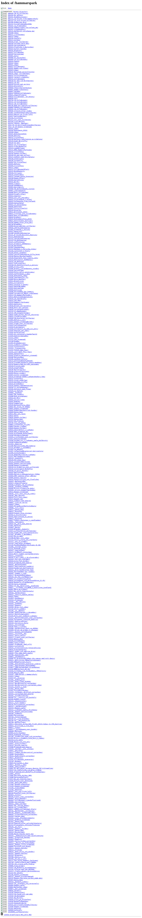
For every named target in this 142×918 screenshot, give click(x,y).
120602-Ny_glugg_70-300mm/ (19, 407)
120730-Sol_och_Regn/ (17, 423)
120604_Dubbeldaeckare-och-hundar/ (22, 410)
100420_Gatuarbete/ (16, 203)
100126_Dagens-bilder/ (17, 153)
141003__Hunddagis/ (16, 598)
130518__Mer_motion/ (16, 495)
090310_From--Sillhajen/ (18, 42)
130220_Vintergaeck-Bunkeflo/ (20, 469)
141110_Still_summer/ (17, 609)
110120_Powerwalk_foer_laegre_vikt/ (23, 258)
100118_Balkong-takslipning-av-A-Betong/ (25, 139)
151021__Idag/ (14, 676)
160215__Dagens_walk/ (17, 708)
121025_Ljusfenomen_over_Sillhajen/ (23, 437)
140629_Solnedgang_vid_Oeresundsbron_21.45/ (26, 580)
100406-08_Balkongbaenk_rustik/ (21, 189)
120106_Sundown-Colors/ (18, 359)
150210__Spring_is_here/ (18, 623)
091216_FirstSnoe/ (15, 118)
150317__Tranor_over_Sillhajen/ (21, 637)
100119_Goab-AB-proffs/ (18, 141)
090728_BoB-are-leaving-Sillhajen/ (22, 105)
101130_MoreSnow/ (15, 245)
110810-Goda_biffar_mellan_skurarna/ (23, 314)
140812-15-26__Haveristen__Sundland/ (23, 586)
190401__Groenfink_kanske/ (19, 837)
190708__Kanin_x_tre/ (17, 857)
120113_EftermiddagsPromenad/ (20, 361)
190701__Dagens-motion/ (18, 853)
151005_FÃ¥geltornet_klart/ (19, 662)
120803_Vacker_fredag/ (17, 426)
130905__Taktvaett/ (16, 522)
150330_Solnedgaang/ (16, 641)
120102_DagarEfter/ (16, 353)
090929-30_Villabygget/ (18, 109)
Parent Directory (20, 11)
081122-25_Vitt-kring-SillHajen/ (22, 20)
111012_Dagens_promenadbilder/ (21, 322)
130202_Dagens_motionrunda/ (19, 463)
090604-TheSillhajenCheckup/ (20, 88)
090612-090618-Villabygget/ (19, 93)
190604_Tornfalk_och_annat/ (19, 846)
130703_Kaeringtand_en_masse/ (20, 516)
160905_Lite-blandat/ (17, 733)
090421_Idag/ (13, 65)
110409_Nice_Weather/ (17, 279)
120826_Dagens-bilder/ (17, 428)
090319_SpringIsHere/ (17, 45)
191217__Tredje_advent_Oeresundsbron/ (24, 871)
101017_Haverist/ (15, 231)
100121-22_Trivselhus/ (17, 144)
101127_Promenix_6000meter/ (19, 244)
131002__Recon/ (14, 527)
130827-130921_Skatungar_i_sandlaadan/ (24, 520)
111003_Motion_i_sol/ (17, 320)
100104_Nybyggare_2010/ (18, 130)
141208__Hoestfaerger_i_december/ (22, 612)
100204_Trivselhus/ (16, 166)
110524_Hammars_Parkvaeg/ (18, 302)
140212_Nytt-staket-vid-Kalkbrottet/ (23, 554)
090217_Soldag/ (14, 40)
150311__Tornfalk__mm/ (17, 633)
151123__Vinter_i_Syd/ (17, 687)
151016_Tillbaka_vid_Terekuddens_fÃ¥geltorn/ (27, 671)
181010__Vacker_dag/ (16, 816)
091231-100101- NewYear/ (18, 123)
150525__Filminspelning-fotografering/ (24, 648)
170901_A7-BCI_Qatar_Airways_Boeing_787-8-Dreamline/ (30, 768)
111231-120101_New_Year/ (18, 350)
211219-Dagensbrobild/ (17, 903)
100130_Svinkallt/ (15, 160)
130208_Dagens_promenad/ (18, 465)
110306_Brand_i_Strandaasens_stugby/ (23, 268)
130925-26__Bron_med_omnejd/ (20, 524)
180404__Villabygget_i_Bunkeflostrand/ (24, 800)
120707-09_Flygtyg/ (16, 421)
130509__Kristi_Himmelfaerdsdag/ (22, 490)
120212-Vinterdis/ (15, 378)
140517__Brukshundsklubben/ (19, 575)
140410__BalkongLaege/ (17, 564)
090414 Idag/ (13, 63)
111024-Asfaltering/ (16, 332)
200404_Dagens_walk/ (16, 885)
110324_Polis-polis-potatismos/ (21, 272)
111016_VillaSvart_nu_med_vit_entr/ (23, 329)
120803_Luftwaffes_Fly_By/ (19, 424)
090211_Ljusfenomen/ (16, 34)
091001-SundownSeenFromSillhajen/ (22, 112)
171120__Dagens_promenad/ (18, 786)
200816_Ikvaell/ (14, 890)
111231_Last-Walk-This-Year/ (20, 352)
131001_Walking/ (14, 525)
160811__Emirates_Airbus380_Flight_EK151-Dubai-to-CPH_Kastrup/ (35, 724)
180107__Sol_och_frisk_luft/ (20, 791)
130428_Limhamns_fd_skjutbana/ (21, 485)
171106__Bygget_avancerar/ (19, 784)
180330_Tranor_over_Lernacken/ (21, 796)
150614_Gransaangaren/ (17, 649)
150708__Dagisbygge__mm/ (18, 655)
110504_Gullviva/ (15, 290)
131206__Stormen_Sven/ (17, 547)
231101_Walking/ (14, 908)
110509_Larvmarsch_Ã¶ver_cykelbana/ (23, 293)
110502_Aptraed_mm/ (16, 288)
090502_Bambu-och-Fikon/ (18, 68)
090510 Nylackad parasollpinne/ (21, 72)
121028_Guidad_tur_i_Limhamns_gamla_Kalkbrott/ (28, 440)
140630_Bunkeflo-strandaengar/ (21, 582)
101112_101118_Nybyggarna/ (19, 238)
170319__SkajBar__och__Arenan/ (21, 749)
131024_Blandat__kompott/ (18, 529)
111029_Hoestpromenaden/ (18, 336)
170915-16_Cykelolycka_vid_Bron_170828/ (25, 770)
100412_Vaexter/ (14, 196)
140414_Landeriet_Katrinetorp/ (21, 568)
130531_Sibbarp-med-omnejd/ (19, 501)
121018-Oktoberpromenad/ (18, 435)
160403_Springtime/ (16, 715)
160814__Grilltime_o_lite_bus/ (21, 726)
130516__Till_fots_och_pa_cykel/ (22, 493)
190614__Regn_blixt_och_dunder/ (21, 851)
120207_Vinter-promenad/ (18, 375)
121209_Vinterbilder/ (17, 453)
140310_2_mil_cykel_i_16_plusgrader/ (23, 557)
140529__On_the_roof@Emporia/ (20, 577)
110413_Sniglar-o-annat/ (18, 284)
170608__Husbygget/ (16, 754)
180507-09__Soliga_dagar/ (18, 805)
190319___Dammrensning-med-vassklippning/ (25, 835)
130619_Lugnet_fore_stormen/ (20, 513)
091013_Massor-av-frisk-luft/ (20, 114)
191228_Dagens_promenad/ (18, 874)
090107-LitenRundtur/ (17, 29)
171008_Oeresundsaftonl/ (18, 777)
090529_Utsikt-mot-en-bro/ (19, 84)
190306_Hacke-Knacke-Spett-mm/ (21, 834)
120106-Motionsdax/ (16, 357)
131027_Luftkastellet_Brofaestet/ (22, 531)
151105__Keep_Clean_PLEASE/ (19, 681)
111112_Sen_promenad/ (17, 339)
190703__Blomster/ (15, 855)
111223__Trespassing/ (17, 348)
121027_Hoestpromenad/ (17, 439)
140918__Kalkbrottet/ (17, 593)
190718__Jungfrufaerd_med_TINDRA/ (22, 862)
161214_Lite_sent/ (15, 740)
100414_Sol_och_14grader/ (18, 197)
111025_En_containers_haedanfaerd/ (22, 334)
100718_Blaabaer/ (15, 224)
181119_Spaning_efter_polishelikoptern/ (25, 823)
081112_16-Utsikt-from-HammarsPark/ (23, 18)
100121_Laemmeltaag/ (16, 148)
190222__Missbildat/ (16, 832)
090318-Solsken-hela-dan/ (18, 43)
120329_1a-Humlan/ (15, 391)
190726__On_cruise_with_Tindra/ (21, 864)
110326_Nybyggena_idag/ (18, 275)
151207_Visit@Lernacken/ (18, 690)
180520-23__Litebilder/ (18, 807)
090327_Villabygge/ (16, 52)
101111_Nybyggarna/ (16, 236)
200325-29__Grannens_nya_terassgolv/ (23, 883)
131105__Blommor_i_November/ (20, 534)
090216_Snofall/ (14, 38)
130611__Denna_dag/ (16, 509)
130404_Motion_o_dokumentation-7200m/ (24, 474)
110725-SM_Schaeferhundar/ (19, 313)
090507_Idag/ (13, 70)
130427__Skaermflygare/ (18, 483)
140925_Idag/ (13, 596)
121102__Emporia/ (15, 444)
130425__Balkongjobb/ (17, 481)
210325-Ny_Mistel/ (15, 898)
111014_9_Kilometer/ (16, 327)
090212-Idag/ (13, 36)
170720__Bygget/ (14, 761)
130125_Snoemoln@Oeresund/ (19, 462)
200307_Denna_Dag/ (15, 880)
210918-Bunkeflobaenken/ (18, 901)
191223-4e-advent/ (15, 873)
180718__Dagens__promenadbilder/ (22, 812)
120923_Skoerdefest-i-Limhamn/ (21, 430)
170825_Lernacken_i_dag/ (18, 763)
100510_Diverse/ (14, 210)
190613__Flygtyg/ (15, 850)
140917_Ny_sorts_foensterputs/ (21, 591)
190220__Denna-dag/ (16, 830)
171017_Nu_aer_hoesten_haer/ (20, 779)
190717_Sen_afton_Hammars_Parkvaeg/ (23, 860)
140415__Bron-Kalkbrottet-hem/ (21, 570)
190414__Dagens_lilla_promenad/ (21, 844)
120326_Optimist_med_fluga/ (19, 389)
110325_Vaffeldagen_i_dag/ (19, 274)
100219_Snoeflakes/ (16, 174)
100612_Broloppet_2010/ (18, 212)
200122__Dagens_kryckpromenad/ (21, 876)
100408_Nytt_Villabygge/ (18, 192)
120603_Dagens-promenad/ (18, 408)
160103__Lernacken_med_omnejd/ (21, 694)
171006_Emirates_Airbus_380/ (20, 775)
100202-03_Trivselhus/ (17, 162)
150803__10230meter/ (16, 656)
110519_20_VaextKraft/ (17, 299)
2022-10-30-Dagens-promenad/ (20, 127)
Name (10, 8)
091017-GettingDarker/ (17, 116)
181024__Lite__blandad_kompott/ (21, 818)
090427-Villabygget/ (16, 66)
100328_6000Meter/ (15, 185)
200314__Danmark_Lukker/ (18, 882)
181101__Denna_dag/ (16, 821)
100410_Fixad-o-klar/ (17, 194)
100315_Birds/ (14, 182)
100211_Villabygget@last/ (18, 169)
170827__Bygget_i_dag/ (17, 765)
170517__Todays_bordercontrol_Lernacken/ (25, 752)
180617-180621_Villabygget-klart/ (22, 809)
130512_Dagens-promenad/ (18, 492)
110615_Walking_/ (15, 304)
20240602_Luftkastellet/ (18, 912)
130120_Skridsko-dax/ (17, 460)
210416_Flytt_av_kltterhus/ (19, 899)
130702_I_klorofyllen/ (17, 515)
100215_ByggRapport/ (16, 171)
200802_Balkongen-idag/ (18, 887)
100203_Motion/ (14, 164)
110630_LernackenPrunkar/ (18, 309)
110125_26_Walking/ (16, 261)
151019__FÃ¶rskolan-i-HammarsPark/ (22, 674)
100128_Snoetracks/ (16, 158)
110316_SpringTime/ (16, 270)
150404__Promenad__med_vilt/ (20, 644)
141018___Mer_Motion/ (17, 602)
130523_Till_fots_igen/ (18, 497)
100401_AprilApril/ (16, 187)
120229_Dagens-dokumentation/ (20, 385)
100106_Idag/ (13, 132)
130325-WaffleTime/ (16, 472)
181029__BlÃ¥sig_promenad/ (19, 820)
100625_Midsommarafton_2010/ (20, 219)
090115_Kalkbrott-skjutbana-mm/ (21, 31)
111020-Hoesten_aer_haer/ (18, 330)
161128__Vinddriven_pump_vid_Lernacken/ (25, 736)
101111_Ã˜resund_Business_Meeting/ (22, 235)
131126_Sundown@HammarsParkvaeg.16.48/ (24, 545)
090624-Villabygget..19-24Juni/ (21, 96)
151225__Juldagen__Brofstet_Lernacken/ (24, 692)
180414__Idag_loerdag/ (17, 804)
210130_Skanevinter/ (16, 892)
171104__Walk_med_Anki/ (18, 782)
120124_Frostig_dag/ (16, 366)
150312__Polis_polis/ (17, 635)
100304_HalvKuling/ (16, 180)
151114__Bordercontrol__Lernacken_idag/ (25, 685)
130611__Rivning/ (15, 511)
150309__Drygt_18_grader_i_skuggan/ (23, 630)
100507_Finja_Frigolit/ (18, 208)
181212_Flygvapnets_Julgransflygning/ (24, 825)
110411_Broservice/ (16, 281)
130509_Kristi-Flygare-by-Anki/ (21, 488)
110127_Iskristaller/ (17, 263)
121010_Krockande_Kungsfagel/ (20, 433)
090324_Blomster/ (15, 50)
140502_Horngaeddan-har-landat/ (21, 571)
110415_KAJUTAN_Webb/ (17, 286)
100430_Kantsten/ (15, 206)
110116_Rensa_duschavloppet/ (20, 256)
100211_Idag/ (13, 167)
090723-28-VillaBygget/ (18, 104)
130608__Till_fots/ (16, 508)
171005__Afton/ (14, 773)
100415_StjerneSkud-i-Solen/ (20, 199)
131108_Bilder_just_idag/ (18, 538)
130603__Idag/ (14, 504)
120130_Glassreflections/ (18, 371)
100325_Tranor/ (14, 183)
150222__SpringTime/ (16, 625)
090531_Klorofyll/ (15, 86)
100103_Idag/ (13, 128)
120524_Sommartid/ (15, 403)
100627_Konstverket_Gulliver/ (20, 221)
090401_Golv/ (13, 56)
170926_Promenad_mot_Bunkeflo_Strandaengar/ (26, 772)
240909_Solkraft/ (15, 910)
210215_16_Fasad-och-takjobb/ (20, 894)
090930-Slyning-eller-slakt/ (20, 111)
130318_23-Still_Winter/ (18, 470)
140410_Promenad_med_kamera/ (20, 563)
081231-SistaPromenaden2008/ (20, 24)
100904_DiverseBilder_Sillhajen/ (22, 226)
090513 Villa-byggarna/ (18, 75)
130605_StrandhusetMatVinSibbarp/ (22, 506)
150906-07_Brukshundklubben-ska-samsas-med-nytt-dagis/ (31, 658)
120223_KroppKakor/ (16, 384)
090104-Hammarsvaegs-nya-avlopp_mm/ (23, 27)
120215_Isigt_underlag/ (18, 380)
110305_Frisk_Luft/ (16, 267)
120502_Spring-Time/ (16, 400)
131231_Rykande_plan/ (17, 548)
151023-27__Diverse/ (16, 678)
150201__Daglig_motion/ (18, 621)
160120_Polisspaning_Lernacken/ (21, 704)
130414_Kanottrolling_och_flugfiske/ (23, 479)
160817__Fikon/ (14, 727)
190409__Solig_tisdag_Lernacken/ (22, 841)
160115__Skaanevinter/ (17, 701)
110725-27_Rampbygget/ (17, 311)
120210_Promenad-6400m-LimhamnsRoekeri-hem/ (26, 376)
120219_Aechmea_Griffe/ (18, 382)
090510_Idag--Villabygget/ (19, 73)
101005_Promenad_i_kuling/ (19, 229)
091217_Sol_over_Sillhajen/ (19, 120)
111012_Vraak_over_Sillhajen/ (20, 323)
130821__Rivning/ (15, 518)
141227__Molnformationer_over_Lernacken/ (25, 617)
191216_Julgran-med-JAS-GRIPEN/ (21, 869)
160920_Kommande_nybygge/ (18, 734)
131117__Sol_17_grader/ (18, 541)
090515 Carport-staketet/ (18, 77)
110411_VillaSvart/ (16, 283)
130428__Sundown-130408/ (18, 486)
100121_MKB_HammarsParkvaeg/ (20, 150)
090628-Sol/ (13, 98)
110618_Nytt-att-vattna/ (18, 307)
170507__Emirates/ (15, 750)
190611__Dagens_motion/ (18, 848)
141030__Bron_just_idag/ (18, 607)
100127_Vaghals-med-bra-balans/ (21, 157)
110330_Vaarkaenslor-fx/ (18, 277)
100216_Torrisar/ (15, 173)
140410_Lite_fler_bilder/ (18, 561)
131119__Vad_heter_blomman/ (19, 543)
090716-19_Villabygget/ (18, 100)
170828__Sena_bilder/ (17, 766)
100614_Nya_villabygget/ (18, 215)
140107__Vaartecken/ (16, 550)
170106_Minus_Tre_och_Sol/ (19, 742)
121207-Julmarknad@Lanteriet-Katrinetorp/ (25, 451)
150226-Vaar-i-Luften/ (17, 626)
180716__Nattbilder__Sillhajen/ (21, 811)
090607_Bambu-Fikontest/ (18, 89)
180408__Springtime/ (16, 802)
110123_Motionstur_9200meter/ (20, 260)
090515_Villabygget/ (16, 79)
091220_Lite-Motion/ (16, 121)
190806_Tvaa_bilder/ (16, 866)
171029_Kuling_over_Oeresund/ (20, 781)
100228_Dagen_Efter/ (16, 178)
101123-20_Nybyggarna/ (17, 240)
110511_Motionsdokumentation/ (20, 297)
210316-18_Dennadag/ (16, 896)
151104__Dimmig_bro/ (16, 680)
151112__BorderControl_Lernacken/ (22, 683)
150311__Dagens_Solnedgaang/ (20, 632)
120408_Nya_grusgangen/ (18, 396)
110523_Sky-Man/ (14, 300)
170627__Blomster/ (15, 758)
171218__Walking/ (15, 789)
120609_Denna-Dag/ (15, 412)
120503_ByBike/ (14, 401)
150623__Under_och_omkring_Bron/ (22, 651)
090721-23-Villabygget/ (18, 102)
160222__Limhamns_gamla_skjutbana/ (22, 710)
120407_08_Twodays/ (16, 394)
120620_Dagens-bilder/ (17, 417)
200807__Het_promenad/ (17, 889)
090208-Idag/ (13, 33)
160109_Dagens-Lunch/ (17, 699)
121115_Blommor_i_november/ (19, 447)
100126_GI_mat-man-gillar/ (19, 155)
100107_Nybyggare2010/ (17, 134)
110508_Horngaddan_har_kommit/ (21, 291)
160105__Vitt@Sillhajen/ (18, 695)
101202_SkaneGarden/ (16, 247)
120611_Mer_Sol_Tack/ (17, 414)
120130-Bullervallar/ (17, 369)
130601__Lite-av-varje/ (18, 502)
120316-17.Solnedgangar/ (18, 387)
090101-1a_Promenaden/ (17, 26)
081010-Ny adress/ (15, 15)
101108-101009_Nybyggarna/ (19, 233)
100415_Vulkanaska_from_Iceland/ (22, 201)
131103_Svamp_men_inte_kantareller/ (23, 532)
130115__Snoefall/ (15, 458)
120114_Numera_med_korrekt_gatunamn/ (23, 364)
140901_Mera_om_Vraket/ (18, 589)
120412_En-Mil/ (14, 398)
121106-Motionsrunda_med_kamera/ (22, 446)
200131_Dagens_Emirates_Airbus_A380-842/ (25, 878)
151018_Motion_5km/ (16, 672)
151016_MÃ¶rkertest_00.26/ (19, 669)
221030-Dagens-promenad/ (18, 906)
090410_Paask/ (14, 61)
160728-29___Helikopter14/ (19, 720)
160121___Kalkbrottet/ (17, 706)
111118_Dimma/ (14, 341)
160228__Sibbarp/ (15, 713)
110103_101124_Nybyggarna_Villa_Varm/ (24, 254)
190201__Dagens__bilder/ (18, 828)
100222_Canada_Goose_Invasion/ (21, 176)
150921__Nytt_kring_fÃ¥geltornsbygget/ (24, 660)
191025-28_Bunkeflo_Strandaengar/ (22, 867)
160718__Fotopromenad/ (17, 717)
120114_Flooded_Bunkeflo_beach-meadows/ (25, 362)
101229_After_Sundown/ (17, 252)
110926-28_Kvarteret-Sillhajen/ (21, 318)
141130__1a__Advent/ (16, 610)
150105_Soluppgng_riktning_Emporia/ (23, 619)
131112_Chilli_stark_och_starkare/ (22, 540)
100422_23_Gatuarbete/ (17, 205)
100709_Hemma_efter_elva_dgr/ (20, 222)
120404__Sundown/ (15, 392)
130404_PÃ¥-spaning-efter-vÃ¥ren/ (22, 476)
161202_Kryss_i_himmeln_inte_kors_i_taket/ (26, 738)
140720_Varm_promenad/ (17, 584)
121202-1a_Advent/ (15, 449)
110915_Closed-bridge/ (17, 316)
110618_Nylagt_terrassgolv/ (19, 306)
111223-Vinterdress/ (16, 346)
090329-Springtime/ (16, 54)
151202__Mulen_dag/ (16, 688)
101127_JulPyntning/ (16, 242)
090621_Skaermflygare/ (17, 95)
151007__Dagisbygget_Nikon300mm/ (22, 665)
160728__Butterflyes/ (17, 722)
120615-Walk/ (13, 415)
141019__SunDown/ (15, 603)
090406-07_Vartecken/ (17, 57)
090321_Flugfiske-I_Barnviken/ (21, 47)
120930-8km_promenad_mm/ (18, 431)
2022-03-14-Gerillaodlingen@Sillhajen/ (24, 125)
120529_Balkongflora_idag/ (19, 405)
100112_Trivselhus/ (16, 137)
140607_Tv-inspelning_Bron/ (19, 579)
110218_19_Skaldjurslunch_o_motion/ (23, 265)
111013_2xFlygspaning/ (17, 325)
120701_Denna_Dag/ (15, 419)
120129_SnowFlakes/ (16, 368)
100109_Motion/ (14, 135)
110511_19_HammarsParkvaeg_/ (20, 295)
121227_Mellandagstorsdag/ (19, 456)
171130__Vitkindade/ (16, 788)
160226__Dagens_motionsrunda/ (20, 711)
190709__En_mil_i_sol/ (17, 859)
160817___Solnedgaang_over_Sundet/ (22, 729)
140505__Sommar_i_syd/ (17, 573)
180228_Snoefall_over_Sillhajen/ (22, 793)
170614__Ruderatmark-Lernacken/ (21, 756)
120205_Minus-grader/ (17, 373)
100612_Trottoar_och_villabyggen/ (22, 213)
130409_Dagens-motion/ (17, 477)
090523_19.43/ (14, 82)
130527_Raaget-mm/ (15, 499)
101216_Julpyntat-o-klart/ (19, 251)
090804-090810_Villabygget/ (19, 107)
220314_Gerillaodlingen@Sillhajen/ (22, 905)
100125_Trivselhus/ (16, 151)
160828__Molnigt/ (15, 731)
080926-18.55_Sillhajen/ (18, 13)
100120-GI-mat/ (14, 143)
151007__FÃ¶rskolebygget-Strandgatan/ (24, 667)
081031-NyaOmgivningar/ (18, 17)
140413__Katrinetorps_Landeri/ (21, 566)
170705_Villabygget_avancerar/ (21, 759)
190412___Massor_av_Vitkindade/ (21, 843)
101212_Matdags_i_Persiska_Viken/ (22, 249)
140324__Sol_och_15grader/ (19, 559)
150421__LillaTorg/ (16, 646)
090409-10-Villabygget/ (18, 59)
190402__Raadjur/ (15, 839)
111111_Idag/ (13, 337)
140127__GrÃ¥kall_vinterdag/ (20, 552)
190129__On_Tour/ (15, 827)
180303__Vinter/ (14, 795)
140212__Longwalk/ (15, 555)
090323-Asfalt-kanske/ (17, 49)
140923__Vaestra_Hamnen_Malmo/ (21, 594)
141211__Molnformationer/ (18, 614)
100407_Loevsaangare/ (17, 190)
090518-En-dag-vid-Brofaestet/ (21, 81)
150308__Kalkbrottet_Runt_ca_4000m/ (23, 628)
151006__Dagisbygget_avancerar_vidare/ (24, 664)
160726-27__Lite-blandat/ (18, 719)
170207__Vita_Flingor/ (17, 743)
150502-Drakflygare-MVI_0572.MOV (18, 915)
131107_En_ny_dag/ (15, 536)
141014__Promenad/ (15, 600)
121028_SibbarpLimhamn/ (18, 442)
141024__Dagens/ (14, 605)
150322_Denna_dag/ (15, 639)
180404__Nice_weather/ (17, 798)
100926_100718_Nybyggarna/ (19, 228)
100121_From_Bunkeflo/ (17, 146)
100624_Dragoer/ (14, 217)
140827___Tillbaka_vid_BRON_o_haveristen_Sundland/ (29, 587)
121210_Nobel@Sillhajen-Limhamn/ (22, 454)
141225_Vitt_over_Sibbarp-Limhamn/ (22, 616)
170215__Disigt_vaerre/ (18, 745)
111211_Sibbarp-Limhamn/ (18, 345)
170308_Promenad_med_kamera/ (20, 747)
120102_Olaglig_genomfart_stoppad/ (22, 355)
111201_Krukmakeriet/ (17, 343)
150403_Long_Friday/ (16, 642)
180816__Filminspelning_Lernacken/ (22, 814)
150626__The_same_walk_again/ (20, 653)
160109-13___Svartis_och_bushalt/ (22, 697)
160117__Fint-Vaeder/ (17, 703)
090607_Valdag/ (14, 91)
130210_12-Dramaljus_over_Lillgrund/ (23, 467)
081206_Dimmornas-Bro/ (17, 22)
